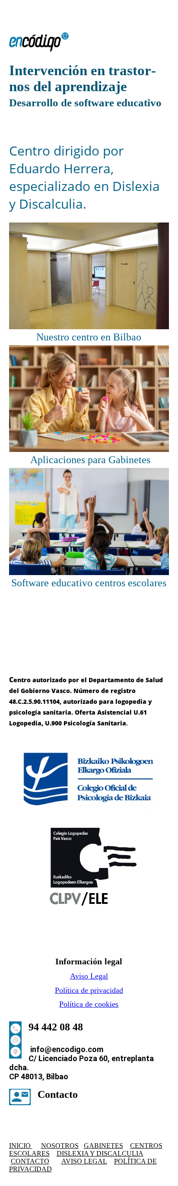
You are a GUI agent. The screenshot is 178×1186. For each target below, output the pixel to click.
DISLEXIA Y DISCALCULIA (100, 1153)
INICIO (20, 1145)
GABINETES (103, 1145)
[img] (89, 42)
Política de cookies (88, 1004)
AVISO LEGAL (84, 1161)
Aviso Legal (89, 976)
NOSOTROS (60, 1145)
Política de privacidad (89, 990)
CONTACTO (30, 1161)
